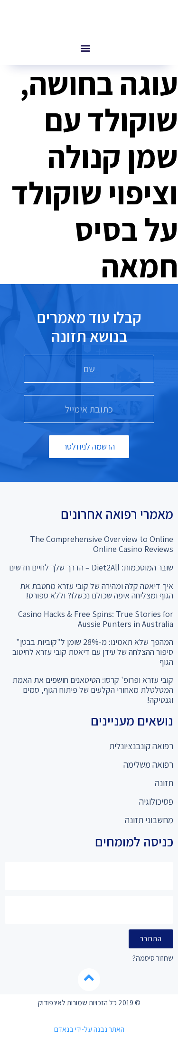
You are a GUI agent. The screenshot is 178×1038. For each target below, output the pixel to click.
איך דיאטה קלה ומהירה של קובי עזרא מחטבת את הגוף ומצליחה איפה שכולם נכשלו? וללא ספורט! (96, 590)
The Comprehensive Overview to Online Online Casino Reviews (101, 543)
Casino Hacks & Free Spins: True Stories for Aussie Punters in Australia (95, 618)
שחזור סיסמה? (152, 958)
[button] (86, 47)
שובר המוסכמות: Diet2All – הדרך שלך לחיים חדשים (91, 567)
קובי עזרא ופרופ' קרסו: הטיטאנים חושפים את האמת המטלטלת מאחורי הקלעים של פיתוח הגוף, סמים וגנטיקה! (92, 689)
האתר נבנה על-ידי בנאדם (89, 1029)
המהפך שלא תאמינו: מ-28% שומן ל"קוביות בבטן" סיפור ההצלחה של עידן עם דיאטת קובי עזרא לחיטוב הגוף (92, 651)
